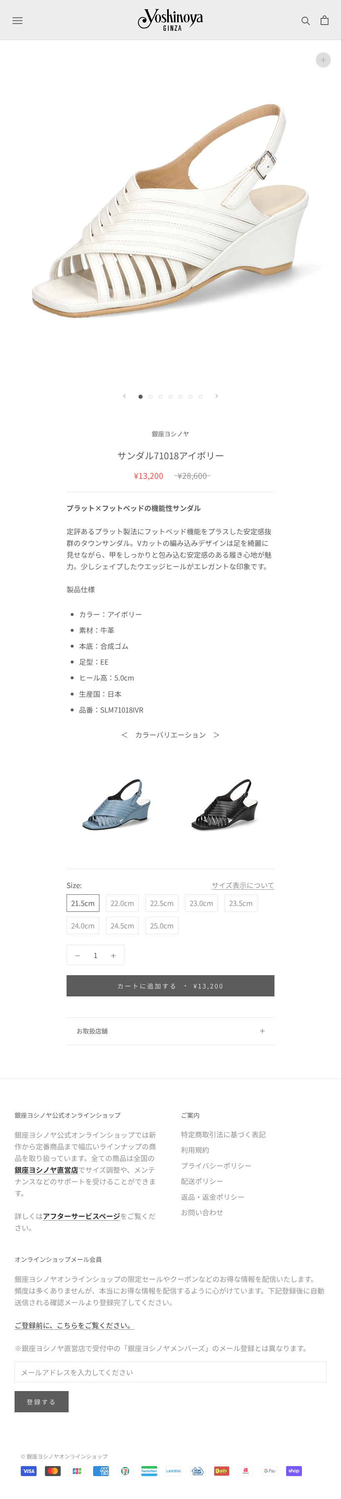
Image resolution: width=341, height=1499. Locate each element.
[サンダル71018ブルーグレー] (116, 804)
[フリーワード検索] (305, 20)
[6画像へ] (190, 397)
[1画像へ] (140, 397)
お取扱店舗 (92, 1030)
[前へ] (124, 396)
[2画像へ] (150, 397)
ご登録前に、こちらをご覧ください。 (74, 1325)
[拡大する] (323, 60)
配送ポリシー (202, 1181)
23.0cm (201, 903)
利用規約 (195, 1149)
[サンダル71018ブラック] (224, 804)
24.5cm (122, 925)
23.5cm (241, 903)
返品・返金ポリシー (213, 1196)
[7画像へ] (200, 397)
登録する (42, 1401)
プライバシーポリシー (216, 1165)
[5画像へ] (180, 397)
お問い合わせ (202, 1212)
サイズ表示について (243, 885)
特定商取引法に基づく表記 (223, 1134)
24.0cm (83, 925)
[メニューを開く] (17, 20)
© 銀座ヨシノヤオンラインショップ (64, 1456)
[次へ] (216, 396)
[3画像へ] (160, 397)
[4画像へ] (170, 397)
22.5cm (162, 903)
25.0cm (162, 925)
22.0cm (122, 903)
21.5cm (83, 903)
